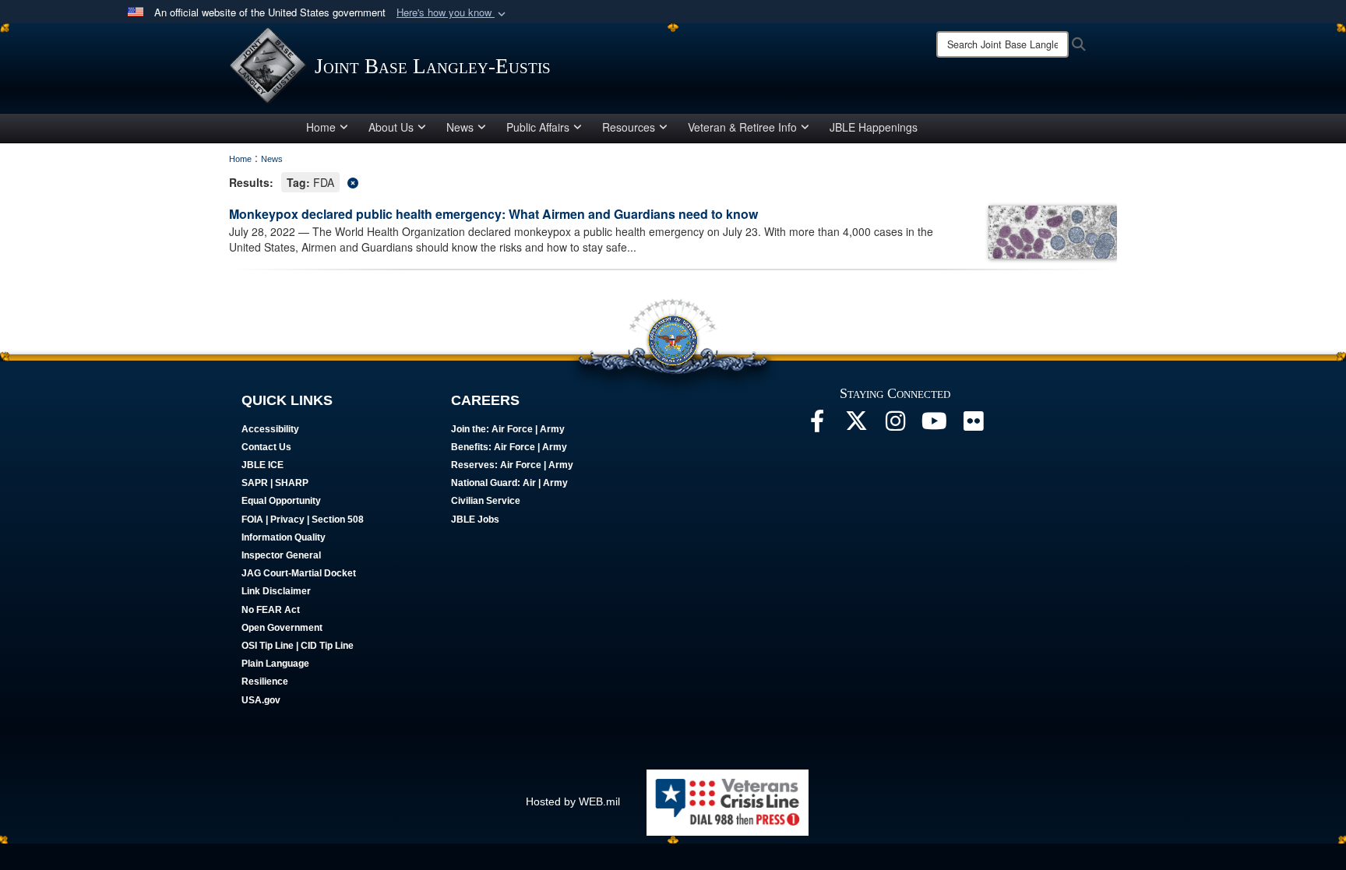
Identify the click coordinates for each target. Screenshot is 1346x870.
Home (321, 127)
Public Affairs (537, 127)
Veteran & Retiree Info (742, 127)
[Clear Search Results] (673, 181)
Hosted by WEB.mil (573, 801)
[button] (452, 13)
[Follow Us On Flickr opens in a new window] (972, 425)
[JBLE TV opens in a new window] (933, 425)
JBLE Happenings (874, 127)
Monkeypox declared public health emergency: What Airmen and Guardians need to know (493, 214)
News (460, 127)
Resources (628, 127)
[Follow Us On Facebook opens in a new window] (817, 425)
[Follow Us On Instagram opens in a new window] (895, 425)
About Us (391, 127)
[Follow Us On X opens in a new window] (856, 425)
